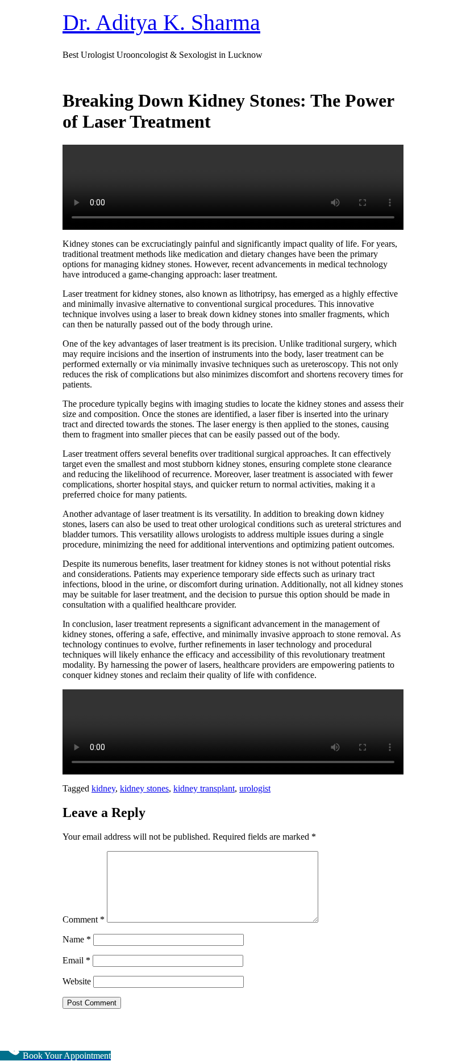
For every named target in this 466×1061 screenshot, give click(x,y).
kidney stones (144, 788)
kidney (103, 788)
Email (76, 960)
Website (77, 981)
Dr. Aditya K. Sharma (161, 22)
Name (77, 939)
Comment (84, 919)
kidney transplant (204, 788)
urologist (255, 788)
